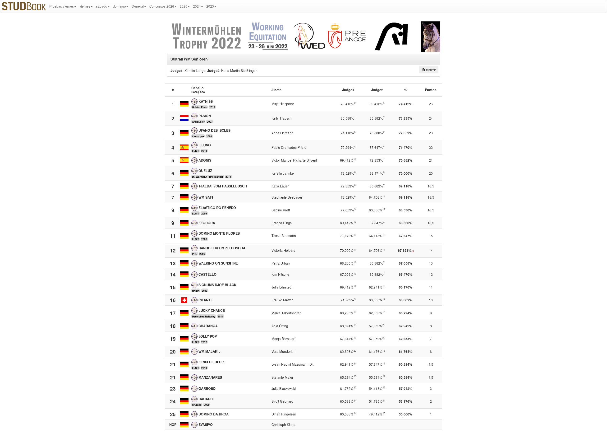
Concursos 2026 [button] (161, 6)
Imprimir (430, 70)
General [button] (138, 6)
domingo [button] (119, 6)
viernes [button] (84, 6)
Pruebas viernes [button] (61, 6)
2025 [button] (183, 6)
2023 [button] (210, 6)
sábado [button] (101, 6)
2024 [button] (197, 6)
